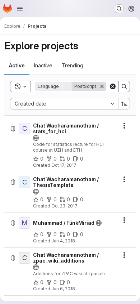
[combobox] (64, 103)
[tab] (16, 66)
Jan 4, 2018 (63, 240)
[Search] (124, 86)
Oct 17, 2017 (63, 165)
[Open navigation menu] (19, 8)
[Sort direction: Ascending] (124, 103)
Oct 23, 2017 (64, 206)
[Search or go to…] (119, 8)
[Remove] (102, 86)
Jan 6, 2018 (63, 288)
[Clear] (112, 86)
